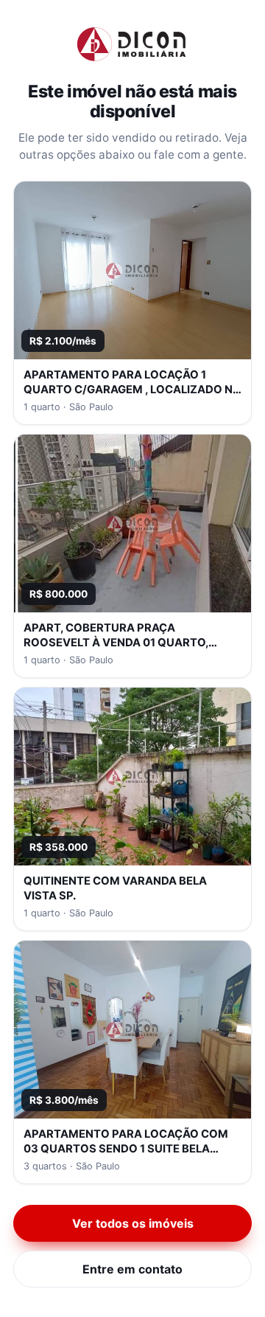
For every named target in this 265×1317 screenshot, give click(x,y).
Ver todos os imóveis (133, 1223)
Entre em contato (132, 1269)
